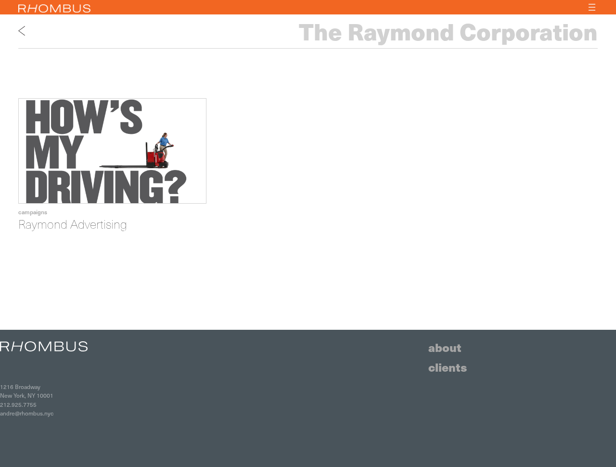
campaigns (32, 212)
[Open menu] (592, 7)
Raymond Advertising (72, 224)
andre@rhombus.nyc (26, 413)
